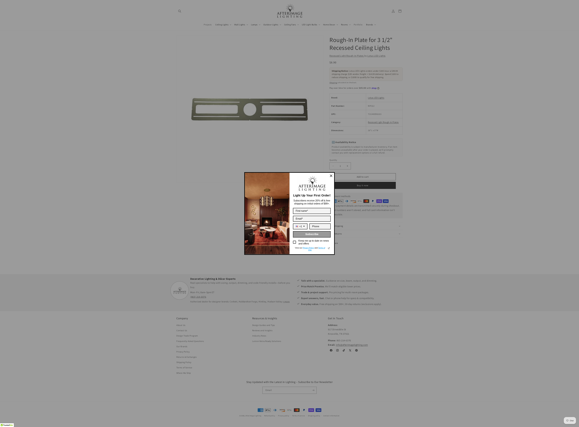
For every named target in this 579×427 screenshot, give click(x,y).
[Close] (331, 175)
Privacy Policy (308, 248)
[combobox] (300, 226)
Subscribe (311, 234)
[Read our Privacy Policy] (329, 248)
